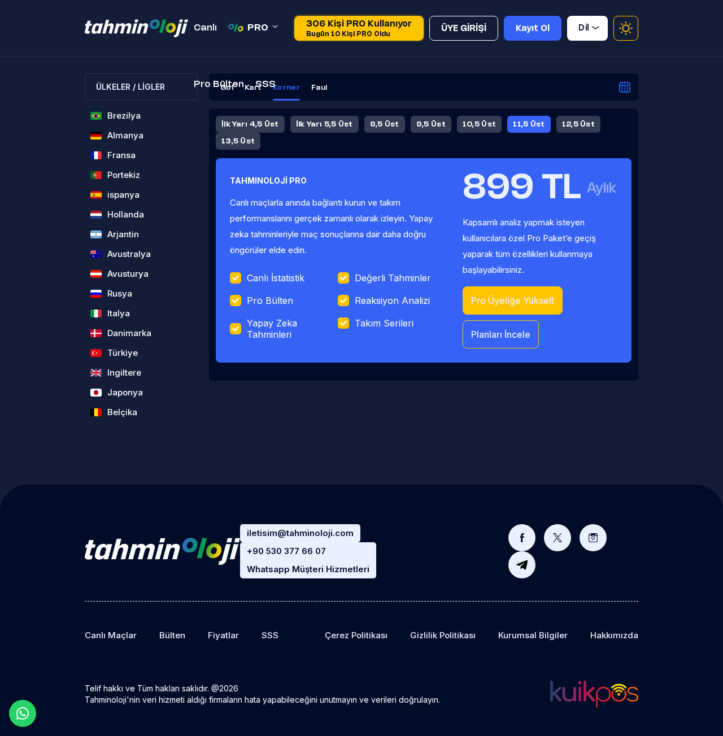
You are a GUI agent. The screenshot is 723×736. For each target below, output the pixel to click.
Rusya (119, 293)
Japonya (125, 392)
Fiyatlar (223, 635)
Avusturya (128, 273)
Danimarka (129, 333)
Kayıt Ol (533, 29)
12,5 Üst (578, 124)
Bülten (172, 635)
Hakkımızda (614, 635)
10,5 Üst (479, 124)
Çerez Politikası (356, 635)
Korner (286, 87)
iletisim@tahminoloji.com (300, 533)
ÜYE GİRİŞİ (463, 29)
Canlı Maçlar (111, 635)
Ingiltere (124, 372)
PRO (257, 28)
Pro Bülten (219, 84)
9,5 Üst (431, 124)
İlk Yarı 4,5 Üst (250, 124)
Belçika (122, 412)
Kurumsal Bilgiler (533, 635)
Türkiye (122, 352)
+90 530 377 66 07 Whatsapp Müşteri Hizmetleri (308, 560)
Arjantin (123, 234)
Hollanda (125, 214)
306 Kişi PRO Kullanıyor (359, 28)
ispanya (123, 194)
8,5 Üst (384, 124)
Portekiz (123, 174)
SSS (265, 84)
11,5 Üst (529, 124)
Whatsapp (22, 713)
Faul (319, 87)
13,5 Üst (238, 141)
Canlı (205, 28)
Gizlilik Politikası (443, 635)
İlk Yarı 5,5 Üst (324, 124)
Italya (118, 313)
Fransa (121, 155)
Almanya (125, 135)
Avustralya (129, 254)
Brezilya (124, 115)
